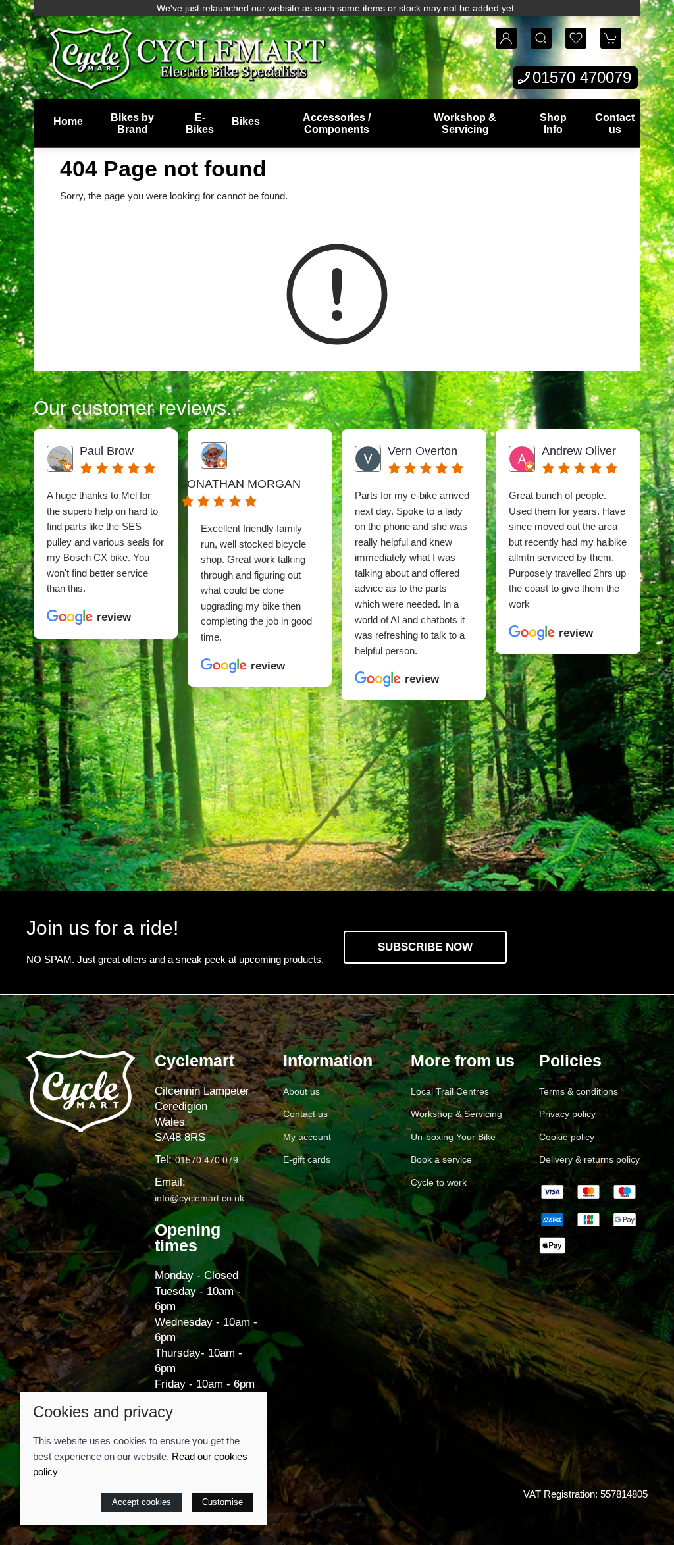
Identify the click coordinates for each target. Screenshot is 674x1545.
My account (307, 1137)
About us (301, 1091)
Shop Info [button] (553, 123)
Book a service (441, 1159)
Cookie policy (566, 1137)
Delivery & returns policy (589, 1159)
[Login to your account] (506, 38)
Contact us (615, 123)
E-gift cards (306, 1159)
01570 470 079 (206, 1160)
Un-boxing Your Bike (453, 1137)
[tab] (268, 848)
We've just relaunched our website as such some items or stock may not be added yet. (337, 8)
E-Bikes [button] (200, 123)
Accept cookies (141, 1502)
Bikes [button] (246, 121)
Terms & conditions (578, 1091)
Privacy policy (567, 1114)
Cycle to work (439, 1182)
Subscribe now (425, 947)
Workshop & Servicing (465, 123)
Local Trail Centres (450, 1091)
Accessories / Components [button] (337, 123)
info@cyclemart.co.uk (199, 1198)
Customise (222, 1502)
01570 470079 (581, 77)
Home (68, 121)
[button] (541, 38)
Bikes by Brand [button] (132, 123)
